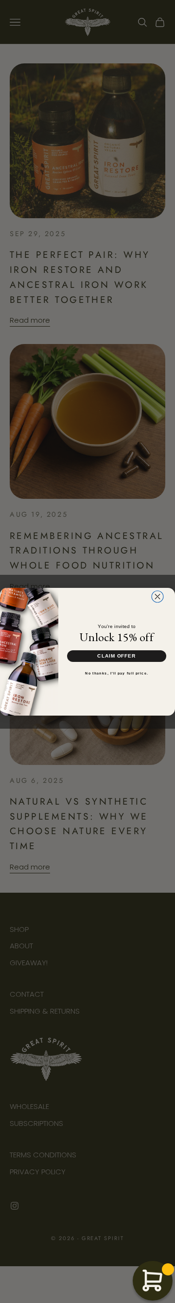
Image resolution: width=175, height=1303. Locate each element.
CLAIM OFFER (116, 655)
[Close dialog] (157, 596)
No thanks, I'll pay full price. (116, 673)
